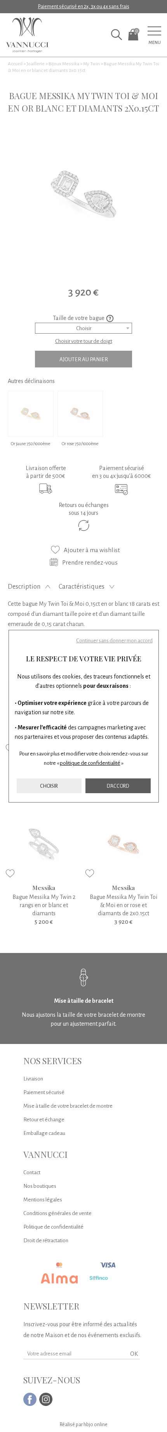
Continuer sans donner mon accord (114, 640)
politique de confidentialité (90, 763)
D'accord (118, 786)
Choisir (49, 786)
